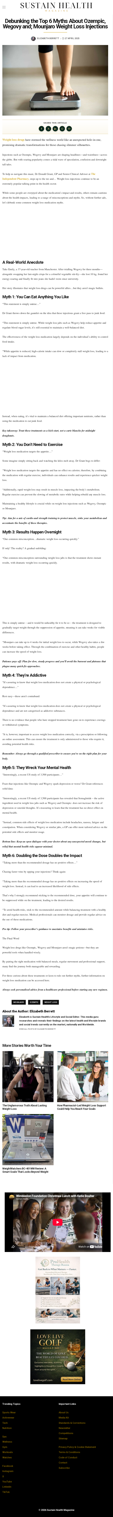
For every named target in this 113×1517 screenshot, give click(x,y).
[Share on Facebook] (41, 128)
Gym (4, 1447)
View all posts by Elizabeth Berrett (37, 1029)
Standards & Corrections (72, 1423)
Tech (5, 1423)
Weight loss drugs (13, 140)
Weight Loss (50, 1002)
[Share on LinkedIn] (55, 128)
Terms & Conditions (69, 1452)
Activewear (8, 1417)
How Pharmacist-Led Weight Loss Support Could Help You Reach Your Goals (81, 1107)
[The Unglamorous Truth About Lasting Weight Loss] (28, 1076)
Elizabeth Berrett (48, 38)
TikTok (6, 1492)
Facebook (7, 1466)
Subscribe (64, 1468)
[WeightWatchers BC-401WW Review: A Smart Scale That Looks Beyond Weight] (28, 1139)
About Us (64, 1412)
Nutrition (7, 1428)
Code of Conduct (68, 1457)
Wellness (7, 1441)
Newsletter (64, 1428)
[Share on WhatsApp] (62, 128)
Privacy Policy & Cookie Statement (77, 1447)
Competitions (66, 1433)
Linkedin (6, 1486)
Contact (63, 1462)
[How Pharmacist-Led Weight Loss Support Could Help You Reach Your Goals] (82, 1076)
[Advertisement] (55, 232)
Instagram (7, 1471)
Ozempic (34, 1002)
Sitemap (63, 1438)
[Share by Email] (69, 128)
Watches (7, 1457)
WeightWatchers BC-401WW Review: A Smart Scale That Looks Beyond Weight (25, 1170)
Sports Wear (9, 1412)
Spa (4, 1436)
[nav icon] (4, 7)
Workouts (7, 1452)
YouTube (7, 1481)
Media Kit (64, 1417)
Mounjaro (18, 1002)
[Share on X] (48, 128)
